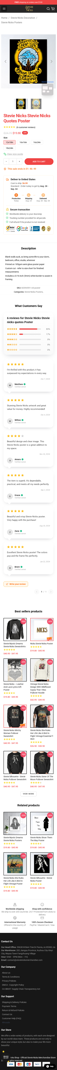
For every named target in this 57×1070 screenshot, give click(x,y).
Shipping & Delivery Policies (14, 1002)
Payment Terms (9, 1006)
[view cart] (53, 8)
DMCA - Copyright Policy (13, 985)
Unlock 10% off (5, 1057)
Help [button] (51, 1066)
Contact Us (7, 1014)
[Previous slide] (6, 61)
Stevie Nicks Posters (11, 22)
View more (28, 794)
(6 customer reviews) (25, 127)
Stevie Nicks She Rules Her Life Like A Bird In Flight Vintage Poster (14, 881)
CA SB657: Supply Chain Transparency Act (21, 989)
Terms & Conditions (11, 977)
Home (4, 17)
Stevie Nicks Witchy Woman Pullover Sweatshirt (12, 733)
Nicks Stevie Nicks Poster (41, 643)
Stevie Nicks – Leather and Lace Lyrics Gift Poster (14, 687)
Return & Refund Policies (13, 1010)
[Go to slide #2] (36, 104)
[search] (48, 8)
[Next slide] (51, 61)
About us (6, 973)
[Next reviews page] (50, 591)
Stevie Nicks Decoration (23, 17)
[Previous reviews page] (36, 591)
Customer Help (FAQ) (11, 1018)
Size (5, 138)
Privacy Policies (9, 981)
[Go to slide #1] (21, 104)
